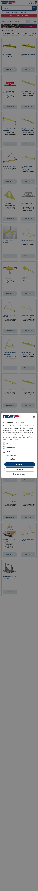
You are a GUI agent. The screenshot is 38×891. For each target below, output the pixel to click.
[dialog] (19, 445)
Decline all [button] (20, 469)
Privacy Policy (13, 439)
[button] (19, 474)
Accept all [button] (19, 464)
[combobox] (34, 417)
